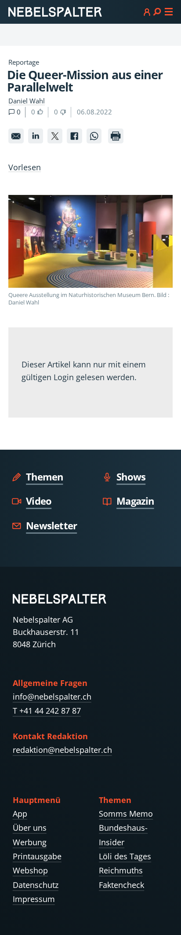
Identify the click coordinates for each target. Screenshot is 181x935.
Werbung (30, 842)
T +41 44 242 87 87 (47, 710)
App (20, 813)
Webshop (30, 870)
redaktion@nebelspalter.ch (62, 749)
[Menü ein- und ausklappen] (158, 11)
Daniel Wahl (26, 100)
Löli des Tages (125, 856)
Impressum (34, 899)
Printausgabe (37, 856)
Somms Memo (126, 813)
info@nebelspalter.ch (52, 696)
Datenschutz (35, 885)
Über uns (30, 827)
